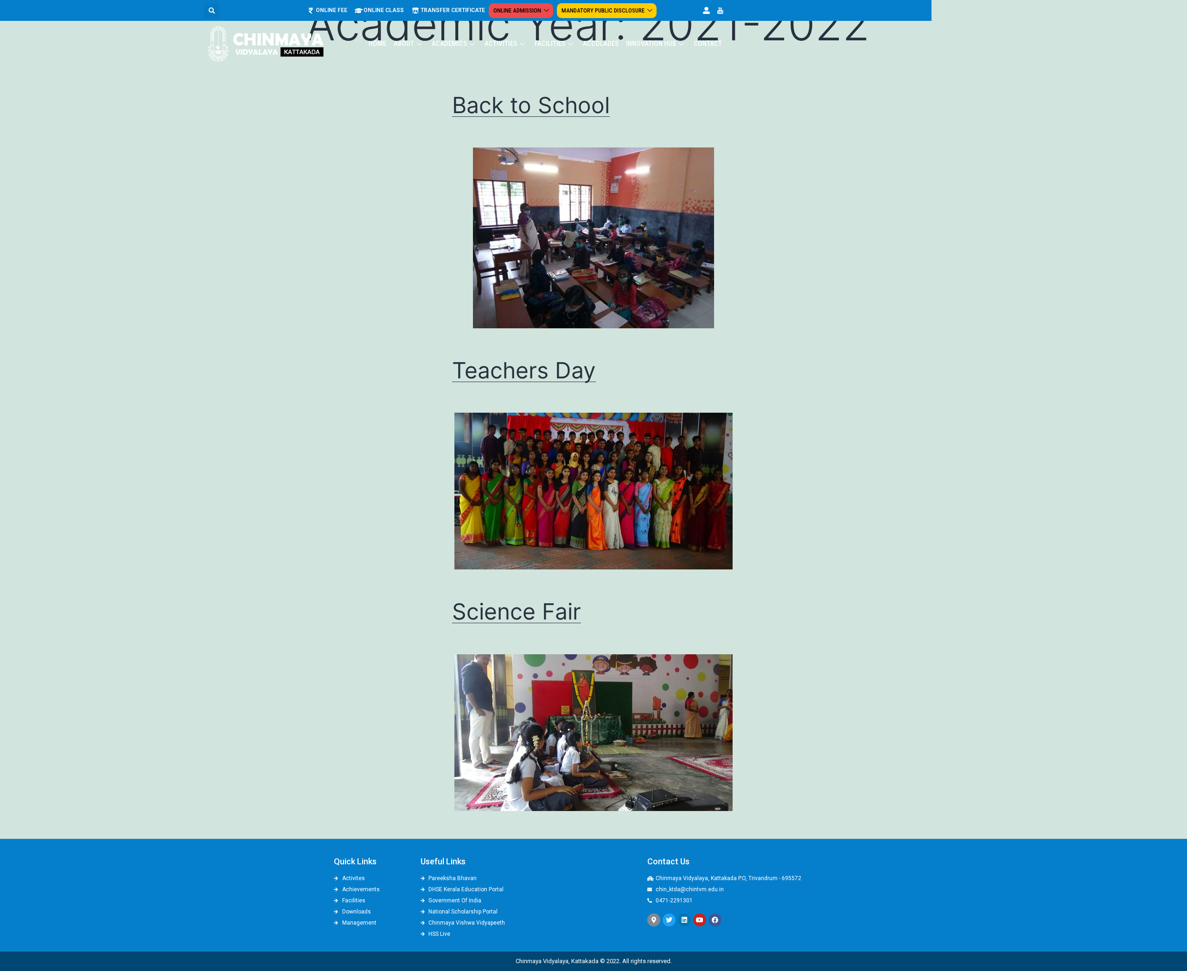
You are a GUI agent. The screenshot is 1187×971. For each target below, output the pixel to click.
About (404, 43)
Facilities (550, 43)
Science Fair (516, 611)
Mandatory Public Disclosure (603, 10)
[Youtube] (699, 920)
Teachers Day (524, 370)
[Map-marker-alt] (653, 920)
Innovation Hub (651, 43)
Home (377, 43)
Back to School (531, 105)
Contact (708, 43)
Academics (449, 43)
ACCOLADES (601, 43)
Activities (501, 43)
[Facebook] (714, 920)
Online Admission (517, 10)
